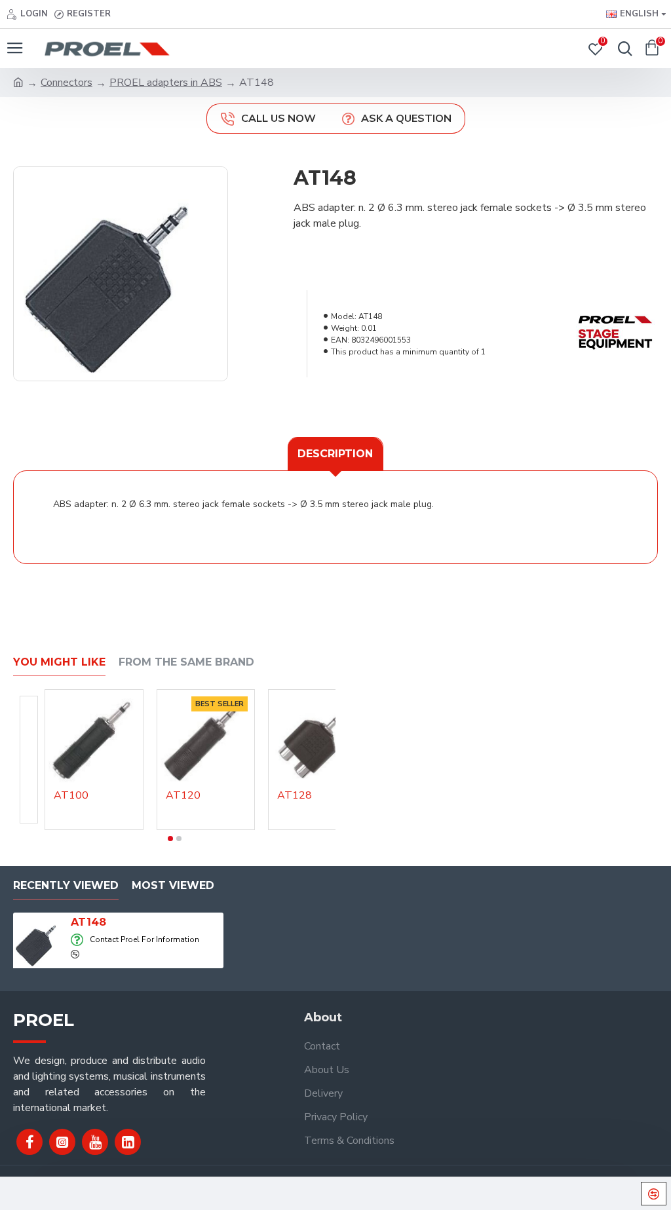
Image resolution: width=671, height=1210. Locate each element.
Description (335, 453)
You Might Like (59, 662)
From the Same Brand (186, 662)
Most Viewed (173, 885)
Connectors (66, 82)
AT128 (294, 796)
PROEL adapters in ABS (165, 82)
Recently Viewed (66, 885)
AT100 (71, 796)
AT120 (183, 796)
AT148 (88, 922)
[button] (170, 838)
